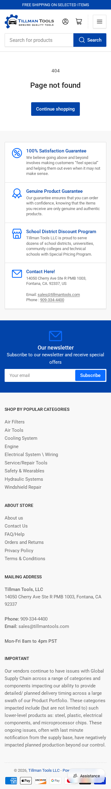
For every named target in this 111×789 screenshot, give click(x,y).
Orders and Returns (24, 542)
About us (14, 518)
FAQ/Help (14, 534)
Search (94, 40)
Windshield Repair (23, 487)
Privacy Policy (19, 550)
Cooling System (21, 438)
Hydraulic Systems (24, 479)
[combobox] (55, 40)
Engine (11, 446)
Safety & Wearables (24, 471)
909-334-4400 (52, 299)
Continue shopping (55, 109)
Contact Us (16, 526)
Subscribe (90, 375)
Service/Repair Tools (26, 463)
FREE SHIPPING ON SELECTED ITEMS (55, 4)
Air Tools (14, 430)
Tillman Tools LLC (44, 770)
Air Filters (15, 422)
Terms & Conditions (25, 558)
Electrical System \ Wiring (31, 454)
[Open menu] (99, 21)
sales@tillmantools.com (59, 294)
